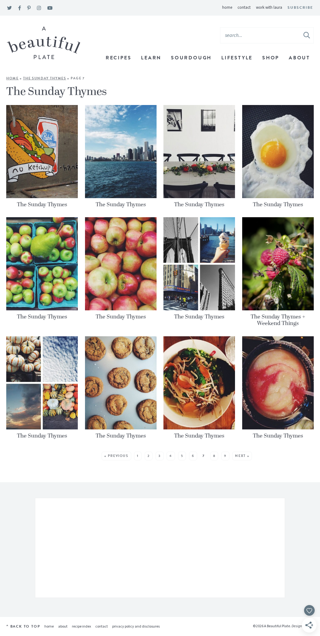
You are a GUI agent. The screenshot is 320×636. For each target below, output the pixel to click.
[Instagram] (38, 8)
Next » (242, 455)
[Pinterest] (29, 8)
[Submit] (307, 35)
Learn (151, 58)
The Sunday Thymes (44, 78)
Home (227, 7)
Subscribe (300, 7)
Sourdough (191, 58)
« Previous (116, 455)
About (299, 58)
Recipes (119, 58)
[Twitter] (9, 8)
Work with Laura (269, 7)
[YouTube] (50, 8)
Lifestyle (236, 58)
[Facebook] (19, 8)
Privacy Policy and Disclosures (136, 626)
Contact (244, 7)
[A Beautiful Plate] (43, 43)
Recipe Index (81, 626)
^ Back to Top (23, 626)
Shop (270, 58)
